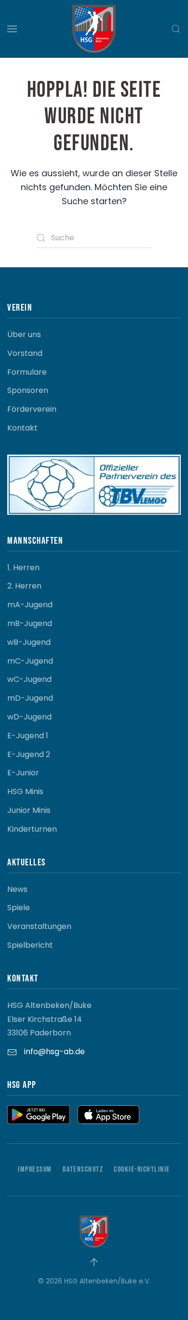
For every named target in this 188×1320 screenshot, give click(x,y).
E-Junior (23, 772)
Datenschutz (83, 1169)
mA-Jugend (30, 604)
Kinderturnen (32, 829)
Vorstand (24, 353)
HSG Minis (25, 791)
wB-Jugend (29, 642)
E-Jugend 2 (28, 754)
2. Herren (24, 585)
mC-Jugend (30, 661)
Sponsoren (27, 390)
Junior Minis (29, 810)
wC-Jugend (29, 679)
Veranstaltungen (39, 926)
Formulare (27, 372)
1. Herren (23, 567)
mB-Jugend (29, 623)
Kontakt (22, 427)
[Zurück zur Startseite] (94, 29)
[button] (12, 29)
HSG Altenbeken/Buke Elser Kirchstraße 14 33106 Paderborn (49, 1019)
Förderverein (31, 409)
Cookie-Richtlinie (142, 1169)
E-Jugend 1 (27, 735)
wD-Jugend (29, 716)
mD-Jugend (30, 698)
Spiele (18, 907)
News (17, 889)
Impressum (35, 1169)
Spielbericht (30, 945)
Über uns (24, 334)
